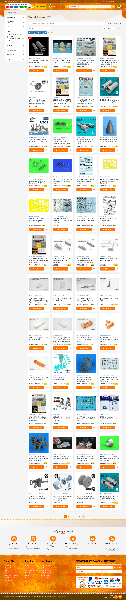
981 (80, 516)
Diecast (12, 41)
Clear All (50, 33)
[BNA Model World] (19, 6)
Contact (17, 1)
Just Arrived (51, 5)
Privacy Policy (61, 596)
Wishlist (119, 1)
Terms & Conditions (51, 596)
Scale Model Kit (15, 34)
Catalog (42, 6)
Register (111, 1)
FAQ (23, 1)
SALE (60, 6)
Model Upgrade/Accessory (16, 37)
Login (104, 1)
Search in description (114, 23)
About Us (9, 1)
